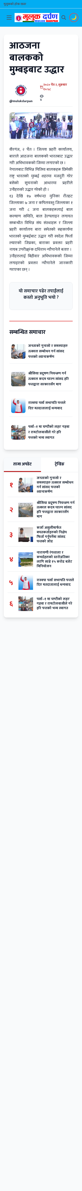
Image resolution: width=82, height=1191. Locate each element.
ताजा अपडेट (22, 464)
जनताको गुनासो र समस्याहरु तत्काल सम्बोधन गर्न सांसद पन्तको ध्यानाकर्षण (48, 351)
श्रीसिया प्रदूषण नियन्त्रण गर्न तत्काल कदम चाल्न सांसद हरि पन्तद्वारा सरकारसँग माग (48, 378)
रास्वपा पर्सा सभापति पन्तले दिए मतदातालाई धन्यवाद (47, 405)
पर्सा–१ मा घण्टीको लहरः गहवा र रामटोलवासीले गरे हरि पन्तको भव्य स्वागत (48, 432)
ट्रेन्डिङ (59, 464)
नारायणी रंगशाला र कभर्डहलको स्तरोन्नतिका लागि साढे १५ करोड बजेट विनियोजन (54, 559)
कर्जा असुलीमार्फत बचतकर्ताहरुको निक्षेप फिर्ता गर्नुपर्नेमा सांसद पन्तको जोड (52, 535)
